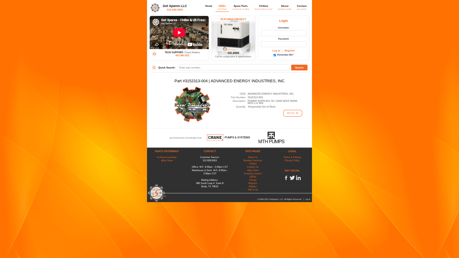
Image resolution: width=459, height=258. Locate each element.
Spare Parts (240, 7)
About (285, 7)
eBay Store (167, 160)
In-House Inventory (167, 157)
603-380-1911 (182, 55)
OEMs (222, 7)
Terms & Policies (292, 157)
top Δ (308, 199)
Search (299, 67)
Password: (283, 39)
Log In (276, 50)
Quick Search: (167, 67)
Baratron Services (252, 160)
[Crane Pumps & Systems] (228, 137)
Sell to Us (253, 189)
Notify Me (292, 113)
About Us (253, 157)
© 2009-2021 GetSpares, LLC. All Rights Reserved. (279, 199)
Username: (283, 28)
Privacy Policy (292, 160)
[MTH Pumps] (274, 137)
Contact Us (253, 167)
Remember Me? (285, 55)
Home (208, 5)
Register (290, 50)
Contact (302, 7)
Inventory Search (253, 173)
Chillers (264, 7)
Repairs (253, 186)
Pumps (253, 180)
